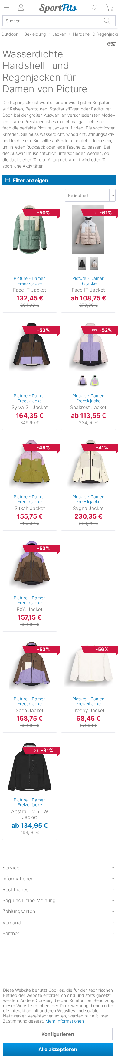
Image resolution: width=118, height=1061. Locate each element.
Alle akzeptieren (57, 1049)
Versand (11, 922)
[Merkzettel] (94, 7)
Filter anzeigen (30, 180)
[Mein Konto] (21, 7)
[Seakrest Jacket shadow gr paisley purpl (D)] (82, 381)
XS (15, 216)
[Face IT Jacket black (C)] (82, 263)
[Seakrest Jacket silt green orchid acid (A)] (94, 381)
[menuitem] (94, 7)
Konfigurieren (57, 1034)
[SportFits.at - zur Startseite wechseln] (58, 8)
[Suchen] (107, 20)
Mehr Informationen (64, 1020)
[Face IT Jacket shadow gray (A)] (94, 263)
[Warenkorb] (110, 7)
